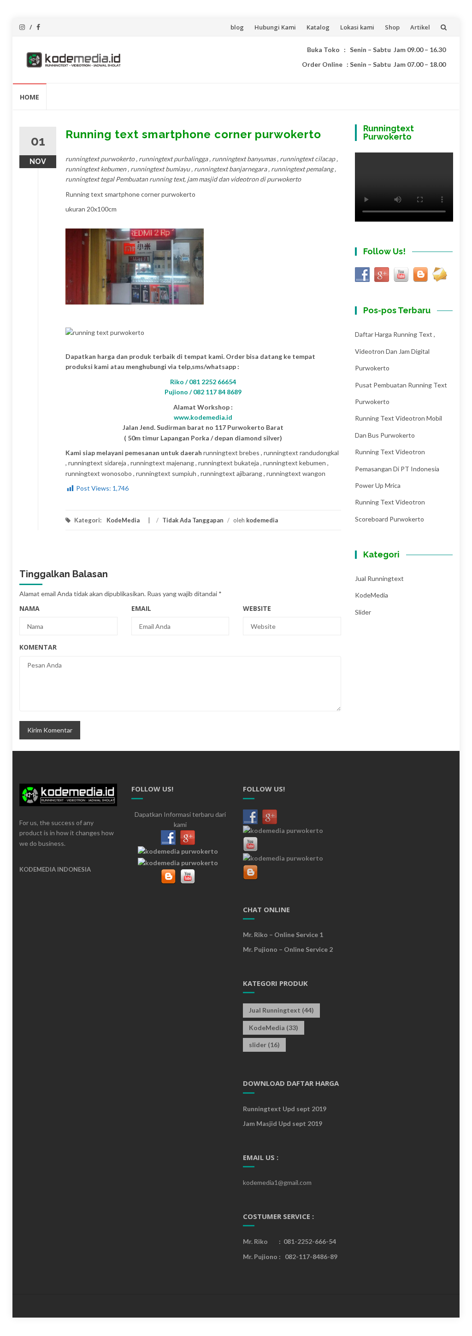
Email (141, 608)
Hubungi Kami (275, 27)
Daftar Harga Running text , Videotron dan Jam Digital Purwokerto (395, 351)
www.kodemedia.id (203, 417)
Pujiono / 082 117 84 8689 (203, 392)
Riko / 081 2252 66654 (203, 382)
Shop (392, 27)
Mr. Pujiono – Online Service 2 (288, 949)
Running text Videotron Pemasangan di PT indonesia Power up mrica (397, 468)
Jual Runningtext (379, 578)
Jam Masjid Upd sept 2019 (282, 1123)
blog (237, 27)
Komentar (38, 647)
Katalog (318, 27)
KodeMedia (123, 520)
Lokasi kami (357, 27)
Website (257, 608)
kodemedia (262, 520)
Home (29, 97)
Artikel (420, 27)
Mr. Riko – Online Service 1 (283, 934)
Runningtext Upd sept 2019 (284, 1109)
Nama (29, 608)
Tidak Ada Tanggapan (193, 520)
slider (363, 612)
